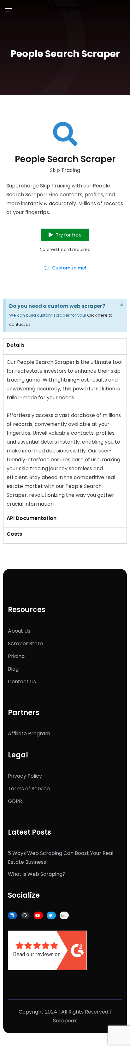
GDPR (15, 801)
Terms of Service (29, 788)
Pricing (16, 656)
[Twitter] (50, 915)
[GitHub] (24, 915)
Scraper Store (25, 643)
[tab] (65, 346)
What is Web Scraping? (36, 874)
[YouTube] (37, 915)
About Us (19, 631)
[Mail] (63, 915)
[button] (65, 235)
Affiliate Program (29, 733)
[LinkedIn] (11, 915)
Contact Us (22, 681)
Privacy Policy (25, 776)
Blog (13, 669)
